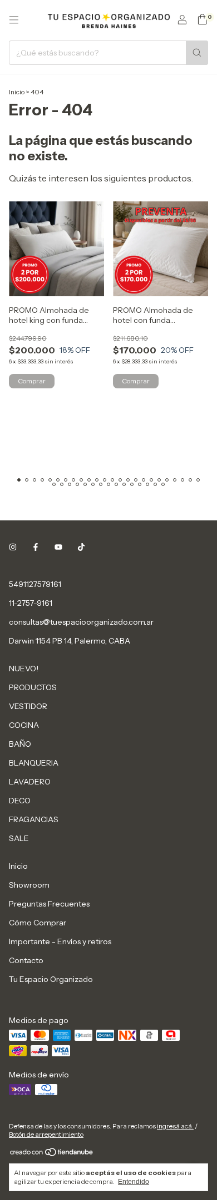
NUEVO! (23, 669)
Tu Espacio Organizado (51, 979)
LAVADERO (30, 782)
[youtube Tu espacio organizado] (58, 548)
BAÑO (20, 744)
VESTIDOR (28, 706)
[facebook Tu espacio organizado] (36, 548)
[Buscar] (197, 52)
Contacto (26, 960)
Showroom (29, 885)
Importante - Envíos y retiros (60, 941)
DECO (20, 801)
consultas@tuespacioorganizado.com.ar (81, 622)
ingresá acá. (175, 1126)
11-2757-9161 (30, 603)
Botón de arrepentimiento (46, 1134)
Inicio (16, 92)
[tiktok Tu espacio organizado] (81, 548)
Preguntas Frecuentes (49, 904)
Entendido (133, 1182)
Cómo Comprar (37, 923)
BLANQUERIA (33, 763)
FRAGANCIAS (33, 819)
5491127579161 (35, 584)
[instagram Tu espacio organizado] (13, 548)
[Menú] (14, 20)
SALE (19, 838)
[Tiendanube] (52, 1154)
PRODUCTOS (33, 687)
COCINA (24, 725)
